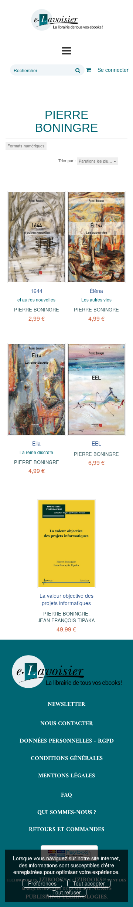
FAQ (66, 795)
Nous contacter (66, 723)
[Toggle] (66, 50)
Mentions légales (66, 776)
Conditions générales (67, 758)
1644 (36, 290)
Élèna (96, 290)
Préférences (42, 883)
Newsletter (66, 704)
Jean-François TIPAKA (66, 620)
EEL (96, 443)
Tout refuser (66, 892)
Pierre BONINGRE (36, 309)
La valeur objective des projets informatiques (66, 599)
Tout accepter (89, 883)
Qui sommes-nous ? (66, 812)
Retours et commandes (66, 829)
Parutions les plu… (96, 161)
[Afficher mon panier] (88, 69)
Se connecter (113, 69)
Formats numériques (26, 146)
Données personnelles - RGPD (67, 741)
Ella (36, 443)
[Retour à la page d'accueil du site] (66, 20)
